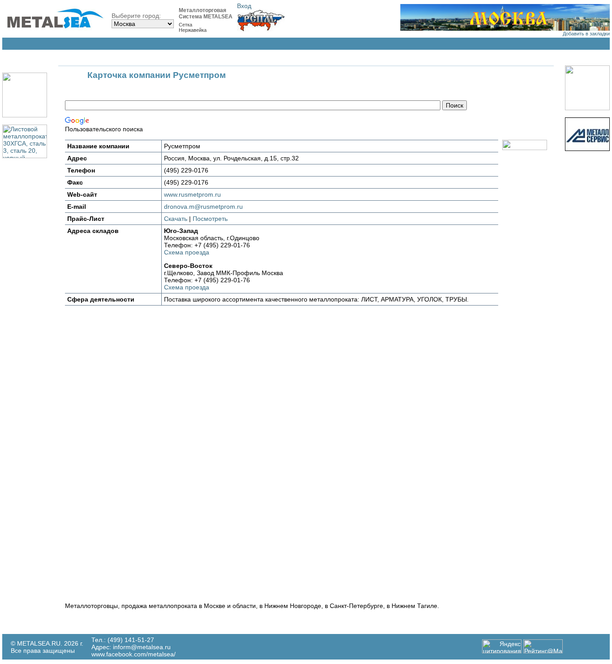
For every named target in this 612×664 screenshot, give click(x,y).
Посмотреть (210, 218)
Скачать (175, 218)
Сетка (185, 24)
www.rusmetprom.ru (192, 194)
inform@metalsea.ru (142, 647)
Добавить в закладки (586, 33)
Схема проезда (186, 252)
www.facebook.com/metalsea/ (133, 654)
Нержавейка (193, 30)
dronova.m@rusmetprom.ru (203, 206)
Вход (244, 5)
